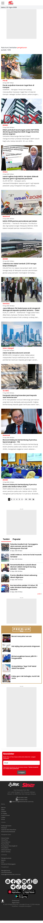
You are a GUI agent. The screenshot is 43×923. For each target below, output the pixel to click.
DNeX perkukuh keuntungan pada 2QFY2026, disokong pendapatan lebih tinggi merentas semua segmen (21, 132)
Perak (5, 80)
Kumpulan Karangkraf (9, 846)
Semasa (6, 303)
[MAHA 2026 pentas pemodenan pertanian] (21, 202)
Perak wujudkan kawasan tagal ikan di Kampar (18, 86)
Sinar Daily (5, 838)
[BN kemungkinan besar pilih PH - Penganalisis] (6, 658)
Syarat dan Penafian (8, 830)
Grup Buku (4, 848)
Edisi (2, 810)
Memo (3, 860)
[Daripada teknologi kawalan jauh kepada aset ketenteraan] (21, 376)
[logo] (14, 785)
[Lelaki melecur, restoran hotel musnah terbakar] (5, 558)
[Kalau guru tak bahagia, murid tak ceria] (6, 678)
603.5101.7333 (22, 800)
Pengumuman (6, 858)
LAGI (39, 594)
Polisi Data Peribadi (8, 832)
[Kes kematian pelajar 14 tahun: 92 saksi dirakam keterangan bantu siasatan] (5, 588)
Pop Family (5, 844)
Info (2, 862)
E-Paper (4, 813)
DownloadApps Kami (15, 902)
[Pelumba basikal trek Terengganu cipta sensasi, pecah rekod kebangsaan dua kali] (5, 547)
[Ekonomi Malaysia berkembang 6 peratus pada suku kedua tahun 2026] (21, 465)
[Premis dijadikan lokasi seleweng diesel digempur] (5, 578)
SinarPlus (4, 840)
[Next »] (33, 499)
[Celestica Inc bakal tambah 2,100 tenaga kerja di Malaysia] (21, 245)
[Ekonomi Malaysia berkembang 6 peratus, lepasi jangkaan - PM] (21, 421)
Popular (17, 539)
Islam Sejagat (8, 348)
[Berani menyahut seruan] (6, 638)
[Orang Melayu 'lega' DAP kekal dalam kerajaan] (6, 668)
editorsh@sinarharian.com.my (23, 802)
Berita (3, 808)
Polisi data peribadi (12, 768)
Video (3, 817)
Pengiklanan (5, 871)
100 (30, 499)
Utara (5, 172)
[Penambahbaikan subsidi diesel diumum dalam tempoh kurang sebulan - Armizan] (5, 568)
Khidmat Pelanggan (8, 864)
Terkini (6, 539)
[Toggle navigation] (3, 2)
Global (3, 811)
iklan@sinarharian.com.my (10, 874)
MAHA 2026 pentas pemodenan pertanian (20, 221)
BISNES (5, 125)
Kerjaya (4, 828)
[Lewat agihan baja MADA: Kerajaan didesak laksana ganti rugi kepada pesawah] (21, 157)
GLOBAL (6, 391)
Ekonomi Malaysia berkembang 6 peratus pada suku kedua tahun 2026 (20, 486)
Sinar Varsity (5, 852)
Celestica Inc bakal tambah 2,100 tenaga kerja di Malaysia (19, 265)
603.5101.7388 (22, 798)
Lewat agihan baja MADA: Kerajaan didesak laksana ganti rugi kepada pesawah (20, 178)
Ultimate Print (6, 850)
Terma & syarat (33, 767)
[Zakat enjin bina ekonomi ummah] (21, 334)
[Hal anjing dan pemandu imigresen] (6, 648)
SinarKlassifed (6, 872)
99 (26, 499)
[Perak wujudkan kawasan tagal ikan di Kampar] (21, 66)
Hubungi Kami (6, 826)
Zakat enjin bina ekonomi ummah (16, 353)
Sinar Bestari (5, 842)
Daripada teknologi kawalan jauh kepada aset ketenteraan (20, 396)
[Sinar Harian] (11, 3)
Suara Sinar (5, 815)
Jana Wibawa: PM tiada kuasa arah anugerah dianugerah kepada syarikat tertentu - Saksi (21, 309)
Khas (3, 819)
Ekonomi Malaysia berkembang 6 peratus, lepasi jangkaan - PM (20, 441)
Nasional (6, 216)
